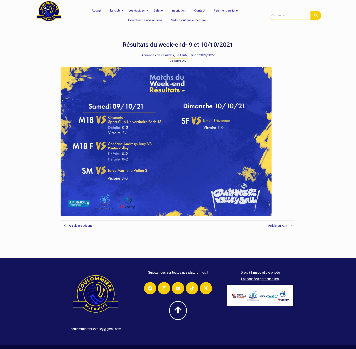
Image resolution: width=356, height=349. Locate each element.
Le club (115, 10)
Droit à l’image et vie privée (260, 272)
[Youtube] (178, 288)
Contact (199, 10)
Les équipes (137, 10)
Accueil (97, 10)
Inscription (178, 10)
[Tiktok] (192, 288)
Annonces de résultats (158, 55)
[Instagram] (164, 288)
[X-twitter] (206, 288)
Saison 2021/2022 (202, 55)
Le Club (182, 55)
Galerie (158, 10)
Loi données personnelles (260, 279)
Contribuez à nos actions (145, 20)
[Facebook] (150, 288)
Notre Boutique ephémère (188, 20)
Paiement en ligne (226, 10)
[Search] (316, 15)
